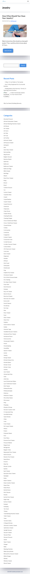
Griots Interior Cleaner (9, 324)
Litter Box (6, 379)
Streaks (5, 494)
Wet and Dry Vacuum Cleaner (11, 553)
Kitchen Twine (7, 367)
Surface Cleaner (8, 501)
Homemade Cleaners (9, 341)
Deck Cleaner (7, 253)
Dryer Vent (6, 284)
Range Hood (7, 445)
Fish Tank (6, 308)
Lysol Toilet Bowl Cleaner (10, 383)
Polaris (5, 431)
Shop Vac (6, 464)
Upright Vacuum (8, 530)
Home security (7, 338)
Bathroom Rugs (7, 168)
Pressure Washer (8, 442)
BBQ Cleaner (7, 171)
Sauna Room (7, 459)
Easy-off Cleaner (8, 291)
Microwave (6, 400)
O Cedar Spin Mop (8, 412)
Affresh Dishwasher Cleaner (11, 121)
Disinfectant (7, 268)
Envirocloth (6, 301)
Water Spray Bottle (8, 551)
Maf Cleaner (7, 386)
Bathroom (6, 164)
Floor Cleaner (7, 312)
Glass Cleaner (7, 317)
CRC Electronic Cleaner (9, 249)
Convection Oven (8, 239)
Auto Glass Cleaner (8, 149)
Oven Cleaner (7, 423)
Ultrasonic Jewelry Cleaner (10, 525)
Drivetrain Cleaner (8, 275)
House (5, 343)
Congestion (6, 234)
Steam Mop (6, 485)
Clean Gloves (7, 211)
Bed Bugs (6, 173)
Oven (5, 421)
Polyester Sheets (8, 433)
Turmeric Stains (7, 520)
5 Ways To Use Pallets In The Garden (14, 82)
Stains (5, 478)
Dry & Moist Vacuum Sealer (10, 277)
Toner (5, 518)
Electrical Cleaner (8, 296)
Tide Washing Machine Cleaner (11, 513)
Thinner (5, 511)
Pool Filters (6, 438)
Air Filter (6, 133)
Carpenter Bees (7, 194)
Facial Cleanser (7, 303)
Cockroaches (7, 230)
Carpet (5, 197)
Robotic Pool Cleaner (9, 457)
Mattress (6, 393)
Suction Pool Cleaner (9, 497)
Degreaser (6, 256)
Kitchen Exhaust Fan (9, 360)
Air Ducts (6, 131)
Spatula (5, 468)
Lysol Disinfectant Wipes (10, 381)
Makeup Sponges (8, 390)
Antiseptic (6, 145)
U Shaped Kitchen (8, 523)
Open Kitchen (7, 416)
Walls (5, 546)
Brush (5, 185)
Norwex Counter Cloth (9, 409)
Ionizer (5, 353)
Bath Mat (6, 161)
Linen (5, 376)
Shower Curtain (7, 466)
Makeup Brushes (8, 388)
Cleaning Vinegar (8, 218)
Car (4, 190)
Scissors (6, 461)
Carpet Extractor (8, 204)
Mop (5, 402)
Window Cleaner (8, 561)
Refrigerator (7, 447)
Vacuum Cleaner (8, 532)
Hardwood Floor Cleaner (10, 334)
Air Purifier (6, 138)
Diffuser (6, 260)
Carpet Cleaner (7, 201)
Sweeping (6, 506)
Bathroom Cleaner (8, 166)
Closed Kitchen (7, 225)
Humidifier (6, 348)
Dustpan (6, 289)
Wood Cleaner (7, 563)
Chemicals (6, 206)
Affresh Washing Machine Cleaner (12, 123)
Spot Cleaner (7, 471)
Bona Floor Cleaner (8, 178)
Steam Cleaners (7, 480)
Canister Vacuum (8, 187)
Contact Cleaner (8, 237)
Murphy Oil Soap (8, 407)
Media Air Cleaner (8, 395)
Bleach (5, 175)
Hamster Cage (7, 329)
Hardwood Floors (8, 336)
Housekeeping (7, 346)
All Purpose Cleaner (8, 142)
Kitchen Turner (7, 364)
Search (23, 65)
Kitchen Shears (7, 362)
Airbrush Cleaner (8, 140)
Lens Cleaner (7, 372)
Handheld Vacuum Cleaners (10, 331)
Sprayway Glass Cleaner (10, 473)
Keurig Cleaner (7, 357)
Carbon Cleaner (8, 192)
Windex (5, 558)
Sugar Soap (6, 499)
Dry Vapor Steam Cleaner (10, 282)
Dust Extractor (7, 286)
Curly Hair (6, 251)
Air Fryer (6, 135)
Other (5, 419)
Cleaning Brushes (8, 216)
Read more (8, 50)
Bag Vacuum (7, 154)
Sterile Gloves (7, 490)
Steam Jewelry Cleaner (9, 483)
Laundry (6, 369)
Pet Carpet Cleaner (8, 426)
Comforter (6, 232)
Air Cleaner (6, 128)
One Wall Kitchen (8, 414)
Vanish (5, 539)
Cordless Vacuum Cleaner (10, 244)
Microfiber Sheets (8, 397)
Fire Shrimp (6, 305)
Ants (5, 147)
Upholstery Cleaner (8, 527)
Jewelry (5, 355)
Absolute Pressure (8, 119)
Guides (5, 327)
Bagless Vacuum (8, 156)
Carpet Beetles (7, 199)
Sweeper (6, 504)
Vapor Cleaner (7, 542)
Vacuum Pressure (8, 537)
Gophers (6, 322)
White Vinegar (7, 556)
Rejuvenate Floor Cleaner (10, 452)
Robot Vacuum (7, 454)
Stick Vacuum (7, 492)
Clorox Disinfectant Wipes (10, 220)
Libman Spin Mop (8, 374)
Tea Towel (6, 509)
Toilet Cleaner (7, 516)
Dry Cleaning (7, 279)
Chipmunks (6, 208)
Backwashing (7, 152)
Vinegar (6, 544)
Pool (5, 435)
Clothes (5, 227)
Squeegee (6, 475)
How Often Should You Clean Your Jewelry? (13, 17)
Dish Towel (6, 263)
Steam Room (7, 487)
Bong (5, 180)
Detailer (6, 258)
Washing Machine (8, 549)
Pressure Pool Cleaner (9, 440)
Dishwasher (6, 265)
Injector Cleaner (8, 350)
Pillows (5, 428)
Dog (5, 270)
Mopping (6, 405)
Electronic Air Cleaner (9, 298)
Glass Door (6, 320)
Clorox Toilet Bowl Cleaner (10, 223)
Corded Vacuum (8, 242)
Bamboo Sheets (8, 159)
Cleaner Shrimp (7, 213)
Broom (5, 182)
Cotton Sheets (7, 246)
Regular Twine (7, 449)
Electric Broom (7, 294)
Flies (5, 310)
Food (5, 315)
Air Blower (6, 126)
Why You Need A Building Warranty (12, 103)
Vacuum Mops (7, 535)
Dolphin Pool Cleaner (9, 272)
